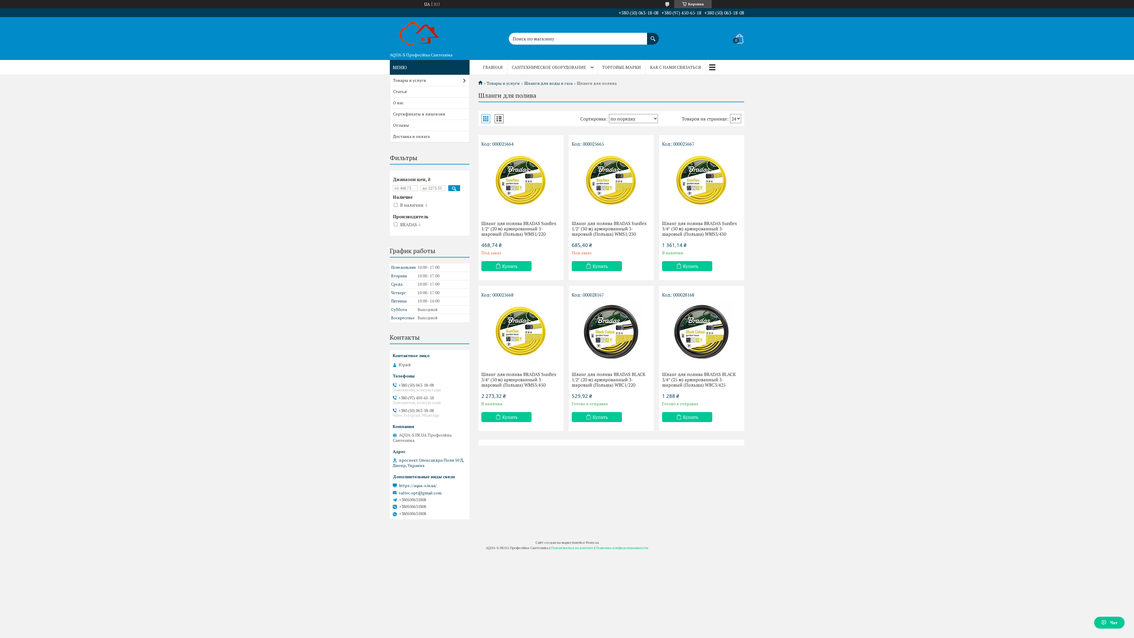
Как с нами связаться (675, 67)
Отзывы (401, 125)
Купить (510, 266)
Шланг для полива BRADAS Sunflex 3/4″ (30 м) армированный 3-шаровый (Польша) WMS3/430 (699, 229)
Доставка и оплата (411, 136)
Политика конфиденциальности (622, 548)
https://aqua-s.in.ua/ (418, 485)
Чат (1113, 622)
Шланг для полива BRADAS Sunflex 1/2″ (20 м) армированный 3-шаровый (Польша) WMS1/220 (518, 229)
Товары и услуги (503, 83)
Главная (493, 67)
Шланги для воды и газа (548, 83)
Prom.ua (592, 542)
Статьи (400, 91)
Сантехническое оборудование (549, 67)
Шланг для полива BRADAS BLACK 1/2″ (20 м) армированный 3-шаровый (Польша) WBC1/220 (609, 380)
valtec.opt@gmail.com (420, 493)
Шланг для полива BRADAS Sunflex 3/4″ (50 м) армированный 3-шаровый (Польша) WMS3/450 (518, 380)
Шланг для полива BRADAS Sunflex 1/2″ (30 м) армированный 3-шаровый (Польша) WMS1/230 (609, 229)
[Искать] (653, 36)
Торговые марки (621, 67)
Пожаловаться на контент (572, 548)
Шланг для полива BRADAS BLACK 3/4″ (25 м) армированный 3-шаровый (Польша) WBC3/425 (699, 380)
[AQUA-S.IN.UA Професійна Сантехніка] (419, 33)
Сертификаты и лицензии (419, 114)
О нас (398, 102)
